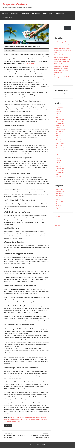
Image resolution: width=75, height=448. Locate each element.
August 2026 (59, 107)
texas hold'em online (15, 421)
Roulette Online (47, 13)
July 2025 (58, 133)
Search (56, 25)
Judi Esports (25, 13)
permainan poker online (10, 419)
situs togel (57, 225)
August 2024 (59, 156)
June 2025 (59, 135)
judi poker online (23, 417)
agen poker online (14, 417)
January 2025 (59, 145)
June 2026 (59, 111)
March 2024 (59, 166)
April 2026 (58, 115)
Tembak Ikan (59, 206)
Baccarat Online (60, 189)
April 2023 (58, 176)
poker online (31, 419)
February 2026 (60, 119)
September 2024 (60, 154)
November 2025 (60, 125)
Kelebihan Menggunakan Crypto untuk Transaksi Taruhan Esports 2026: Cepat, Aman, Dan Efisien (62, 44)
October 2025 (59, 127)
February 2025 (60, 143)
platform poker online (21, 419)
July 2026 (58, 109)
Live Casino (59, 197)
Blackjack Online (60, 13)
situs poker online (38, 419)
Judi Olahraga (36, 13)
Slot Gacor (5, 13)
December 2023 (60, 172)
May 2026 (58, 113)
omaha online (31, 417)
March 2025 (59, 141)
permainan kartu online (41, 417)
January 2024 (59, 170)
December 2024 (60, 148)
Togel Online (59, 208)
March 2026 (59, 117)
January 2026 (59, 121)
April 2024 (58, 164)
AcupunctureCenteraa (15, 4)
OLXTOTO (42, 444)
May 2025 (58, 137)
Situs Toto (57, 216)
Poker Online (14, 13)
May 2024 (58, 162)
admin (13, 50)
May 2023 (58, 174)
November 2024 (60, 150)
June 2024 (59, 160)
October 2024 (59, 152)
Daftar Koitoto (31, 63)
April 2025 (58, 139)
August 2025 (59, 131)
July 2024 (58, 158)
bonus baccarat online (8, 18)
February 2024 (60, 168)
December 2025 (60, 123)
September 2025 (60, 129)
